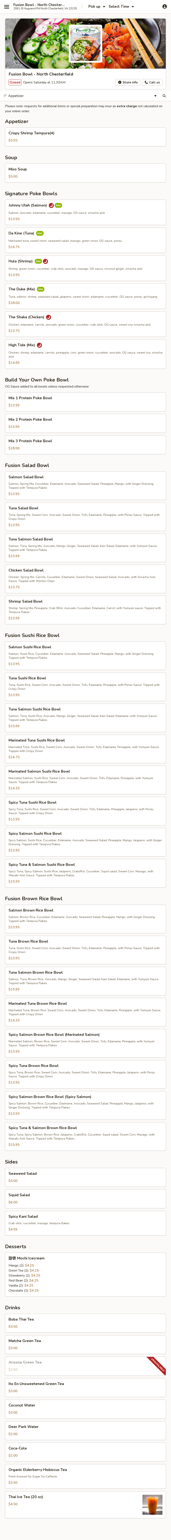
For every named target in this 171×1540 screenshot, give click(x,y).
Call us (154, 82)
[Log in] (164, 6)
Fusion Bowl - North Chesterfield (40, 5)
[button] (85, 137)
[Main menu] (6, 6)
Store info (130, 82)
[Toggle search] (164, 96)
